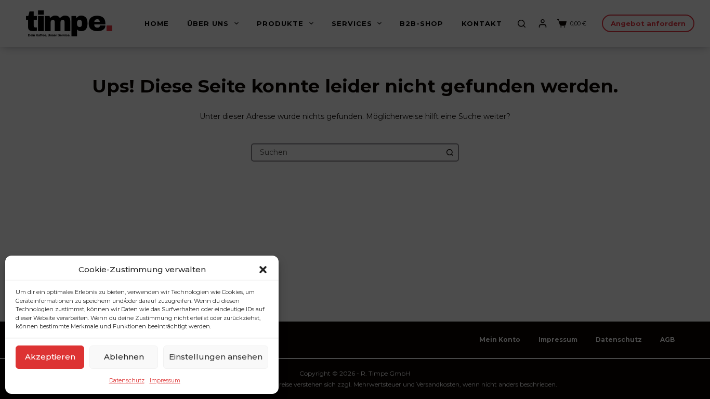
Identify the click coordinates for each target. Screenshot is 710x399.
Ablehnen (124, 357)
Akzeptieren (50, 357)
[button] (263, 269)
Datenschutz (126, 380)
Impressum (165, 380)
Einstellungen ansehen (215, 357)
